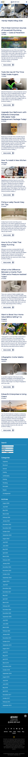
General (5, 468)
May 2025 (5, 549)
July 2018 (5, 680)
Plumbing (5, 483)
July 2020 (5, 620)
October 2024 (6, 574)
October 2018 (6, 670)
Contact (14, 733)
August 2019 (6, 648)
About (14, 731)
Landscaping (6, 475)
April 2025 (5, 553)
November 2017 (7, 694)
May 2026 (5, 510)
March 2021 (6, 602)
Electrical (5, 465)
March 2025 (6, 556)
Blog (23, 731)
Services (6, 731)
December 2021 (7, 592)
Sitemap (16, 753)
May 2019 (5, 655)
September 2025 (7, 535)
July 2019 (5, 652)
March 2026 (6, 514)
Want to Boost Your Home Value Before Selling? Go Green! (12, 317)
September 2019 (7, 645)
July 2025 (5, 542)
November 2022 (7, 588)
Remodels (5, 486)
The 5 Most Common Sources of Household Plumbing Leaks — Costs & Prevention (13, 30)
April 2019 (5, 659)
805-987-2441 (16, 2)
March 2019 (6, 662)
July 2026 (5, 506)
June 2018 (5, 684)
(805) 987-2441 (15, 722)
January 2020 (6, 634)
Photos (19, 731)
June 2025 (5, 545)
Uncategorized (6, 493)
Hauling (5, 472)
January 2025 (6, 563)
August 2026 (6, 503)
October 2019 (6, 641)
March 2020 (6, 627)
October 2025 (6, 531)
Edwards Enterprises (2, 2)
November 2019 (7, 638)
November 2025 (7, 528)
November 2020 (7, 613)
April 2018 (5, 691)
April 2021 (5, 599)
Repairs (5, 490)
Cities (10, 731)
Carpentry (5, 461)
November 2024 (7, 570)
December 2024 (7, 567)
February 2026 (6, 517)
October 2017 (6, 698)
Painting (5, 479)
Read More (7, 65)
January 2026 (6, 521)
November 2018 (7, 666)
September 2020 (7, 616)
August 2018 (6, 677)
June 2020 (5, 623)
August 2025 (6, 538)
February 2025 (6, 560)
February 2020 (6, 631)
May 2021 (5, 595)
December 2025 (7, 524)
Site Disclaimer (21, 753)
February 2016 (6, 701)
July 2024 (5, 584)
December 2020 (7, 609)
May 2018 (5, 687)
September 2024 (7, 577)
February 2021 (6, 606)
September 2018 (7, 673)
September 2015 (7, 705)
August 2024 (6, 581)
